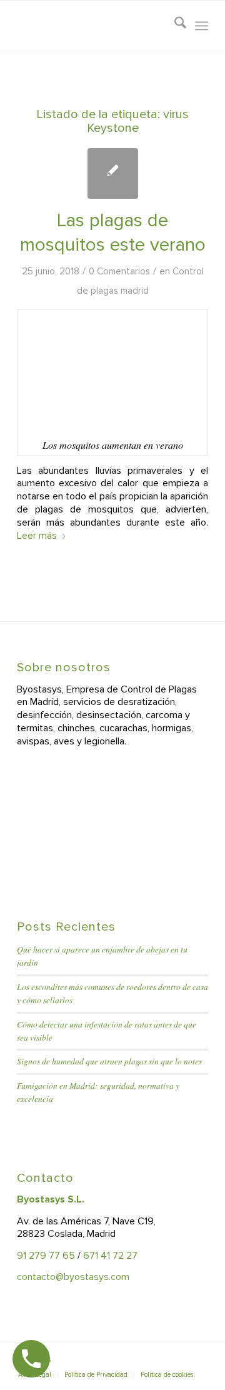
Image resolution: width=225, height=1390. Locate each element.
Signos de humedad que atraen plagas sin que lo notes (109, 1061)
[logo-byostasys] (93, 26)
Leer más (37, 535)
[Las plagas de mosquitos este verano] (113, 173)
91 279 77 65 (46, 1255)
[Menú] (201, 26)
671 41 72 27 (110, 1255)
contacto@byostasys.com (73, 1277)
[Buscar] (174, 26)
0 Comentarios (119, 271)
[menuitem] (174, 26)
